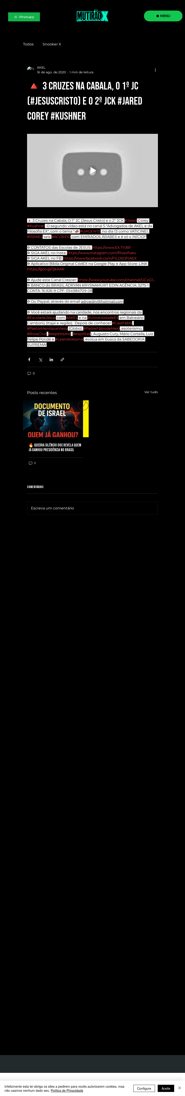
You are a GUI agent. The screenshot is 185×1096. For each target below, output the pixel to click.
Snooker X (52, 44)
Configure (144, 1088)
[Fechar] (179, 1088)
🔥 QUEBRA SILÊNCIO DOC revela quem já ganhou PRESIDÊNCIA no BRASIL (54, 447)
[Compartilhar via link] (62, 359)
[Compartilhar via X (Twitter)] (40, 359)
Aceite (166, 1088)
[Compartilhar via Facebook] (29, 359)
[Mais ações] (155, 70)
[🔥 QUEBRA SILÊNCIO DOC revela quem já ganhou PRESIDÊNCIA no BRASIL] (56, 418)
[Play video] (92, 170)
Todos (28, 44)
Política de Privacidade (67, 1090)
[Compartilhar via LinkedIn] (51, 359)
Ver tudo (151, 392)
